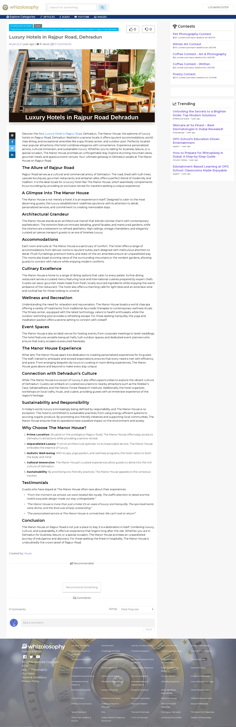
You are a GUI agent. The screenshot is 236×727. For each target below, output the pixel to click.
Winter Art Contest (187, 44)
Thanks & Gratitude (140, 712)
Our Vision (28, 673)
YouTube (83, 16)
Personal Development (201, 698)
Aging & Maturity (169, 645)
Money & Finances (109, 690)
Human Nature (168, 676)
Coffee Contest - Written (191, 64)
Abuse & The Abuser (80, 645)
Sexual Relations (78, 712)
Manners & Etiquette (80, 690)
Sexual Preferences (199, 703)
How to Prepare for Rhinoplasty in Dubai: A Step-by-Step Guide (198, 154)
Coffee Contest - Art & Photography (199, 54)
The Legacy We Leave (171, 712)
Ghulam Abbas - (181, 160)
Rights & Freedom (139, 703)
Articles (49, 16)
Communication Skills (171, 651)
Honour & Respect (139, 676)
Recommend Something (82, 587)
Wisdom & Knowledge (201, 717)
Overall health (78, 698)
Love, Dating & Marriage (202, 681)
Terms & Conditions (34, 677)
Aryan (13, 44)
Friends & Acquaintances (82, 676)
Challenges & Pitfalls (110, 651)
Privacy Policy (30, 681)
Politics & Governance (81, 703)
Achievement (107, 645)
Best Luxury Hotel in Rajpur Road (60, 133)
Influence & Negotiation (112, 681)
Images (102, 16)
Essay (37, 26)
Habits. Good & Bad (110, 676)
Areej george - (179, 132)
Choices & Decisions (140, 651)
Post (149, 629)
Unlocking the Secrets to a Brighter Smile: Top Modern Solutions (199, 113)
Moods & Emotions (139, 690)
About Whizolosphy (34, 669)
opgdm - (177, 146)
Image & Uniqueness (200, 676)
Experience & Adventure (142, 667)
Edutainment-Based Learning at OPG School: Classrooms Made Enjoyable (201, 168)
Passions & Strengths (111, 698)
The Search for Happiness (202, 712)
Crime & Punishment (201, 651)
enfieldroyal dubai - (182, 118)
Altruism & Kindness (200, 645)
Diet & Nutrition (198, 659)
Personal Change (169, 698)
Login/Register (218, 7)
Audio (66, 16)
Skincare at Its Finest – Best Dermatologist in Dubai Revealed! (198, 127)
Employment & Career (21, 26)
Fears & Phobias (198, 667)
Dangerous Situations (81, 659)
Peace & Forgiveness (140, 698)
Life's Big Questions (170, 681)
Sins (103, 712)
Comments (63, 44)
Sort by (113, 608)
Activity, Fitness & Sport (142, 645)
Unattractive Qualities (171, 717)
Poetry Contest (184, 74)
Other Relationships (200, 690)
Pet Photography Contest (192, 34)
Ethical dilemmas (109, 667)
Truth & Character (139, 717)
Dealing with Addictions (112, 659)
